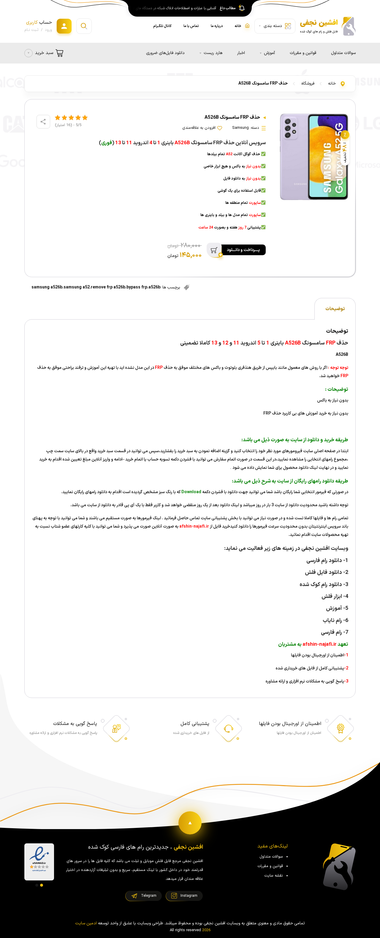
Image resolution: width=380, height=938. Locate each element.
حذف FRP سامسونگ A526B (263, 83)
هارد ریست (213, 53)
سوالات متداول (343, 53)
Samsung (240, 128)
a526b (154, 287)
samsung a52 (77, 287)
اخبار (241, 53)
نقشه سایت (273, 876)
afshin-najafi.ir (193, 526)
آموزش (269, 53)
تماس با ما (191, 26)
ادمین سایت (86, 923)
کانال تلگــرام (162, 26)
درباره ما (217, 26)
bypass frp (136, 287)
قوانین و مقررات (303, 53)
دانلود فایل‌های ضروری (165, 53)
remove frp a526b (108, 287)
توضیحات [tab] (335, 308)
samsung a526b (46, 287)
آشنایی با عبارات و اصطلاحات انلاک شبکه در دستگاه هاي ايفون (173, 8)
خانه (332, 83)
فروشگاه (307, 83)
